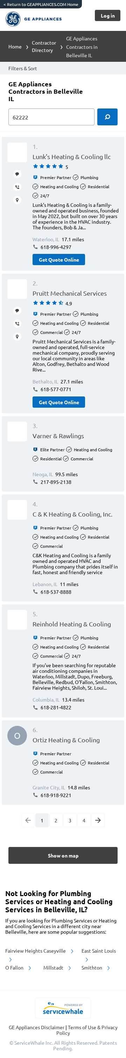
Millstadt (53, 967)
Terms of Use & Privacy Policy (87, 1030)
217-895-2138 (55, 482)
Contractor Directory (44, 46)
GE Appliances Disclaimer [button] (37, 1027)
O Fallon (14, 967)
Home (15, 46)
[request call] (17, 187)
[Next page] (98, 820)
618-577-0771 (55, 389)
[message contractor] (17, 174)
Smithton (92, 967)
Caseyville (55, 950)
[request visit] (17, 200)
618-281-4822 (55, 707)
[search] (107, 117)
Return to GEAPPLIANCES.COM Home (41, 4)
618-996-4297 (55, 247)
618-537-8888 (55, 592)
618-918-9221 (55, 795)
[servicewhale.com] (63, 1008)
